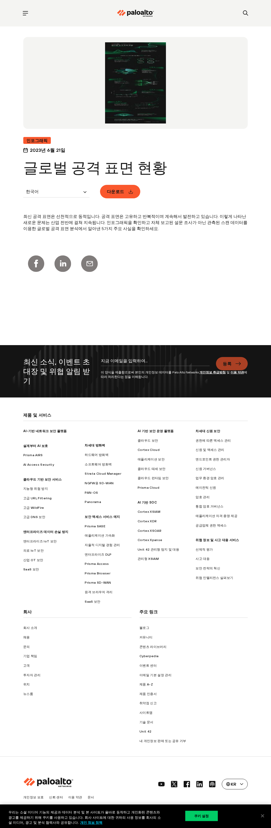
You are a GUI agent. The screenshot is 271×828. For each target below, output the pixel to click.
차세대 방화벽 (95, 445)
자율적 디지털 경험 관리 (102, 545)
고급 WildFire (33, 508)
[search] (246, 13)
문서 (91, 797)
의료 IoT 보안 (33, 550)
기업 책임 (30, 656)
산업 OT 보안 (33, 560)
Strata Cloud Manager (103, 473)
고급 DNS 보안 (34, 517)
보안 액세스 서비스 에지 (102, 517)
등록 (227, 363)
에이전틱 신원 (206, 488)
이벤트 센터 (148, 665)
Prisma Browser (97, 573)
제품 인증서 (148, 694)
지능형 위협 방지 (35, 489)
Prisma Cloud (148, 488)
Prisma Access (97, 564)
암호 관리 (203, 497)
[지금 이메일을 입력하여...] (155, 363)
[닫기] (262, 816)
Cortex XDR (147, 521)
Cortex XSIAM (149, 512)
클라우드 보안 (148, 440)
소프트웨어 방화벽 (98, 464)
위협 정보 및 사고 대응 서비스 (217, 540)
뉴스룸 (28, 694)
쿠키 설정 (201, 815)
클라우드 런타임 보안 (153, 478)
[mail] (89, 263)
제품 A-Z (146, 684)
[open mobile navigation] (25, 13)
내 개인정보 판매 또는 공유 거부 (162, 741)
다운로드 (115, 191)
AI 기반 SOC (147, 502)
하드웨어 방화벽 (97, 455)
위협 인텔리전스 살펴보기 (214, 578)
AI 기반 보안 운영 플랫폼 (156, 431)
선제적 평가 (204, 549)
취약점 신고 (148, 703)
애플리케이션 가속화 (100, 535)
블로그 (144, 628)
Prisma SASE (95, 526)
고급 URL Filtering (37, 498)
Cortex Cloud (149, 450)
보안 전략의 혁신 (208, 568)
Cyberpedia (149, 656)
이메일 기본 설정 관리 (155, 675)
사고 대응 (203, 559)
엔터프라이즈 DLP (98, 554)
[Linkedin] (62, 263)
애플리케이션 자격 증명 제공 (216, 516)
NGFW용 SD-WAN (99, 483)
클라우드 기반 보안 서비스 (42, 479)
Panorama (93, 502)
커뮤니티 (145, 637)
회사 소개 (30, 628)
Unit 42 (145, 731)
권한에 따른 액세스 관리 (213, 440)
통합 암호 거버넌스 (209, 506)
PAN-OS (91, 493)
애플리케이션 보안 (151, 459)
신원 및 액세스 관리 (210, 450)
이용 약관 (237, 372)
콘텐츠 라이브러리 (152, 647)
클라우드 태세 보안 (151, 469)
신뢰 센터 (56, 797)
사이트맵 (145, 713)
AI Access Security (38, 464)
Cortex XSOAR (149, 531)
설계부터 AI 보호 (35, 446)
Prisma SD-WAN (98, 582)
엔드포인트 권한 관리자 (213, 459)
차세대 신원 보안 (208, 431)
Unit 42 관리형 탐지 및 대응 (158, 549)
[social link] (161, 784)
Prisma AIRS (33, 455)
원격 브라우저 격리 (98, 592)
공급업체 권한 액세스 (211, 525)
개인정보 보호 (33, 797)
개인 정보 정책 (91, 822)
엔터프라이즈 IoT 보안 (40, 541)
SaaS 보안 (31, 569)
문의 (26, 647)
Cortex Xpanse (150, 540)
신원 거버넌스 (206, 469)
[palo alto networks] (135, 13)
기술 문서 (146, 722)
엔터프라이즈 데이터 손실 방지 (45, 532)
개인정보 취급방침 (213, 372)
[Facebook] (36, 263)
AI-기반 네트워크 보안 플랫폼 (45, 431)
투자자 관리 (31, 675)
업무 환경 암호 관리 (210, 478)
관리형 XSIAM (148, 559)
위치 (26, 684)
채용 (26, 637)
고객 (26, 665)
